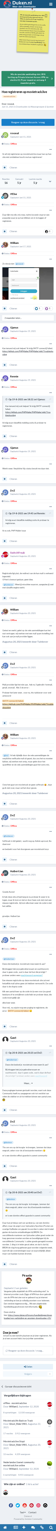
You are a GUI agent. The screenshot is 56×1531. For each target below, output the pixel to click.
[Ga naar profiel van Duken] (29, 1280)
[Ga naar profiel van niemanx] (5, 1492)
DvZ (39, 1052)
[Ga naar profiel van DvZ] (5, 492)
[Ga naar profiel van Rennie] (5, 378)
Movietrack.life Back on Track (18, 1420)
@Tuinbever (8, 585)
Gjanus (41, 399)
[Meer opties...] (51, 149)
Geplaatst (20, 137)
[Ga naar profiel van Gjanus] (5, 329)
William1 (13, 1406)
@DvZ (6, 755)
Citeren (13, 167)
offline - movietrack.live (15, 1403)
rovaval (10, 104)
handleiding (38, 42)
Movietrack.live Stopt (14, 1441)
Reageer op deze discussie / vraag (28, 122)
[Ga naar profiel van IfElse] (5, 196)
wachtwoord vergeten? (32, 975)
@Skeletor (8, 1142)
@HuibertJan (9, 959)
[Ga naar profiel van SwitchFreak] (5, 554)
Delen (29, 1366)
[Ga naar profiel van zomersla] (49, 1463)
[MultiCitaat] (4, 167)
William (14, 242)
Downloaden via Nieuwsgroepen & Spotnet (35, 107)
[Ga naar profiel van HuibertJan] (5, 873)
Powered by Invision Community (28, 1519)
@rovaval (19, 264)
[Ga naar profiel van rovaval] (5, 135)
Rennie (41, 513)
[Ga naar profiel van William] (5, 245)
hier (31, 1338)
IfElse (13, 194)
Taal (22, 1512)
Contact (32, 1512)
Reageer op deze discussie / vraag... (25, 1350)
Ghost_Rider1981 (18, 1424)
